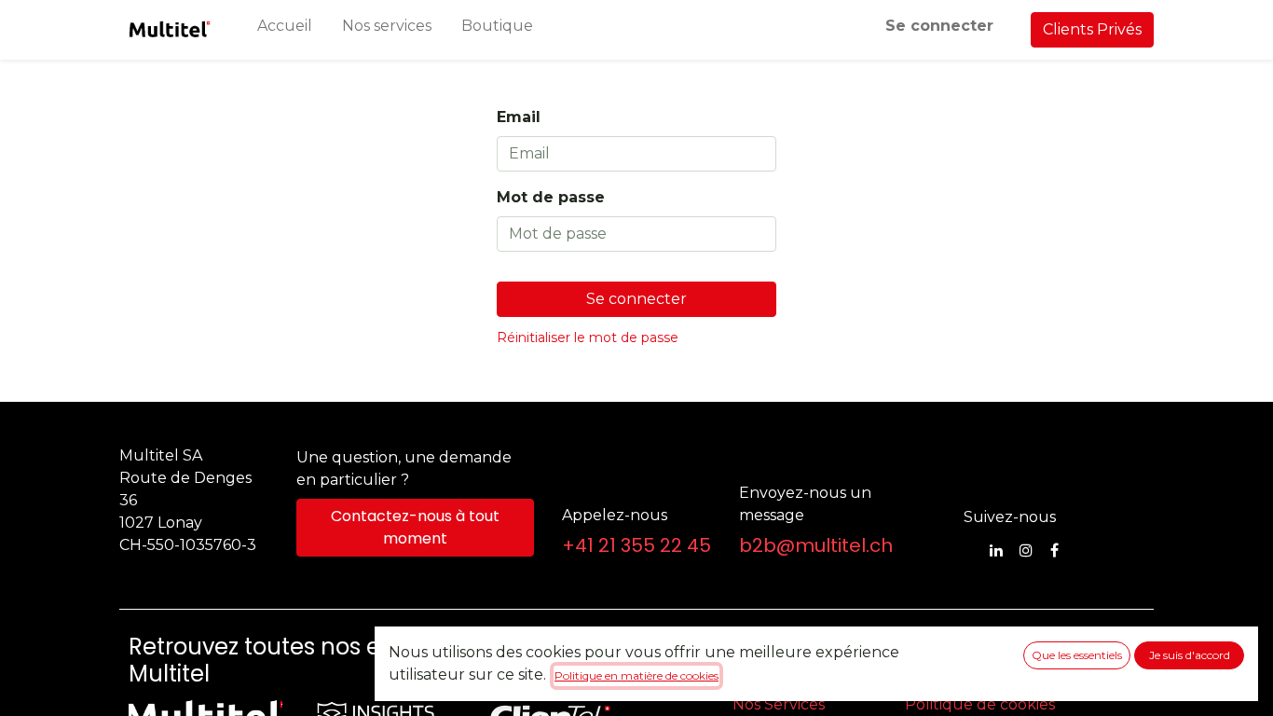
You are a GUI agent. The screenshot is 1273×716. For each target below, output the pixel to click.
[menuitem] (284, 30)
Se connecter (939, 25)
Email (519, 117)
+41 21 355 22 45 (636, 545)
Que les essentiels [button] (1077, 655)
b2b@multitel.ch (816, 545)
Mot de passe (551, 197)
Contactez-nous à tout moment (415, 527)
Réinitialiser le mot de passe (587, 337)
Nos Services (778, 704)
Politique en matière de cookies (636, 675)
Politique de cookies (980, 704)
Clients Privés (1092, 29)
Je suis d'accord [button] (1189, 655)
